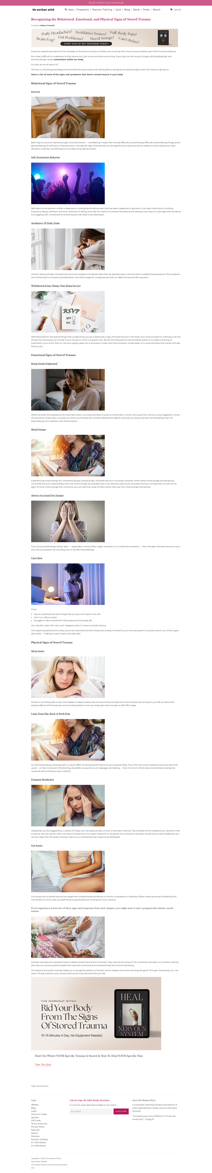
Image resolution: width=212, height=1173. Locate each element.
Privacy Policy (37, 1127)
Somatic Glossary (39, 1139)
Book (136, 9)
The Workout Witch (53, 1158)
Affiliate (35, 1105)
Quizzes (35, 1117)
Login (34, 1111)
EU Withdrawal (38, 1142)
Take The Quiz (43, 1064)
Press (146, 9)
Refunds (35, 1130)
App (70, 9)
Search (34, 1133)
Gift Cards (36, 1120)
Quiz (118, 9)
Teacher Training (102, 9)
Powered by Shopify (39, 1161)
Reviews (35, 1136)
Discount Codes (39, 1114)
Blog (127, 9)
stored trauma (42, 1086)
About (156, 9)
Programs (83, 9)
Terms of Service (39, 1124)
